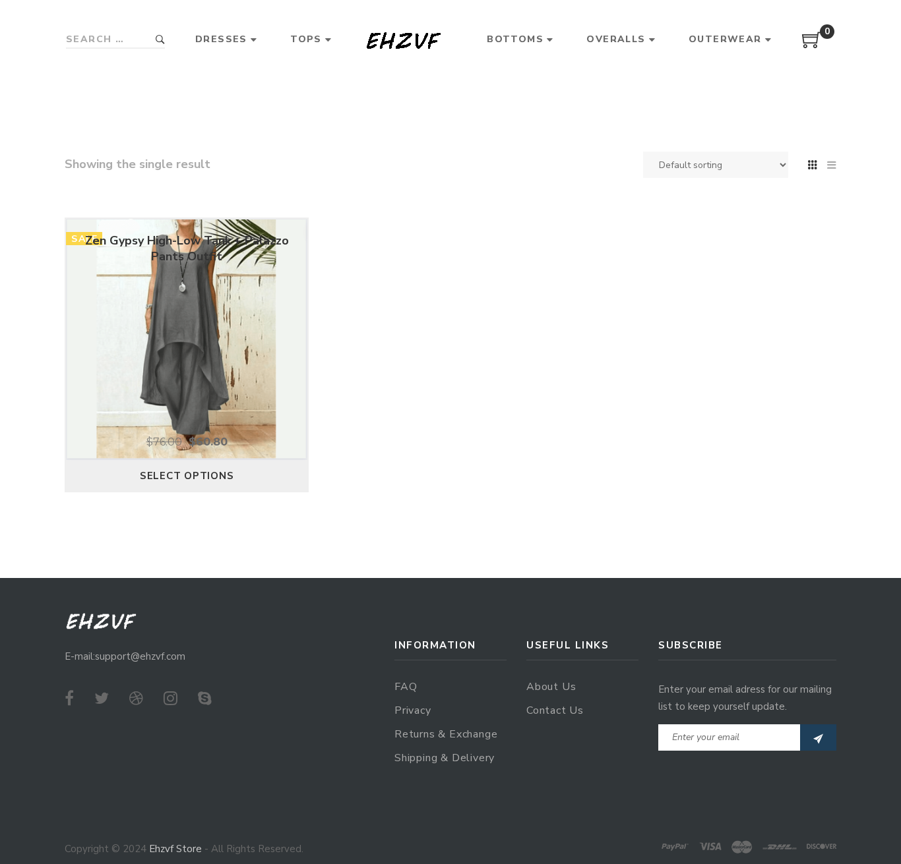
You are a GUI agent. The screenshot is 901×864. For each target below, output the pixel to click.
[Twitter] (101, 698)
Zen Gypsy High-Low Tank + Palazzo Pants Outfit (187, 248)
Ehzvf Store (175, 848)
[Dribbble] (136, 698)
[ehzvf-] (403, 40)
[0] (812, 45)
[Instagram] (170, 698)
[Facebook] (69, 698)
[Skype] (205, 698)
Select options (187, 475)
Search (160, 39)
